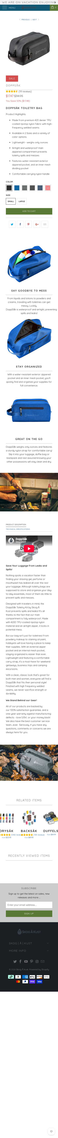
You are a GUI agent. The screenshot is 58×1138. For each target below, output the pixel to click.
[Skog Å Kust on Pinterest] (31, 962)
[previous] (9, 48)
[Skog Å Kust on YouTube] (26, 962)
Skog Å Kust (22, 969)
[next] (49, 48)
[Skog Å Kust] (29, 8)
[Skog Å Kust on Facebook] (20, 962)
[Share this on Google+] (36, 224)
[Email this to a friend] (45, 224)
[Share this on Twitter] (12, 224)
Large (22, 201)
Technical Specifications (18, 529)
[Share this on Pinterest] (28, 224)
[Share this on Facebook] (20, 224)
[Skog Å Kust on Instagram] (37, 962)
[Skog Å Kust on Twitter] (15, 962)
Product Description (16, 524)
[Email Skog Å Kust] (42, 962)
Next (34, 20)
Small (11, 201)
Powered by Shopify (39, 969)
